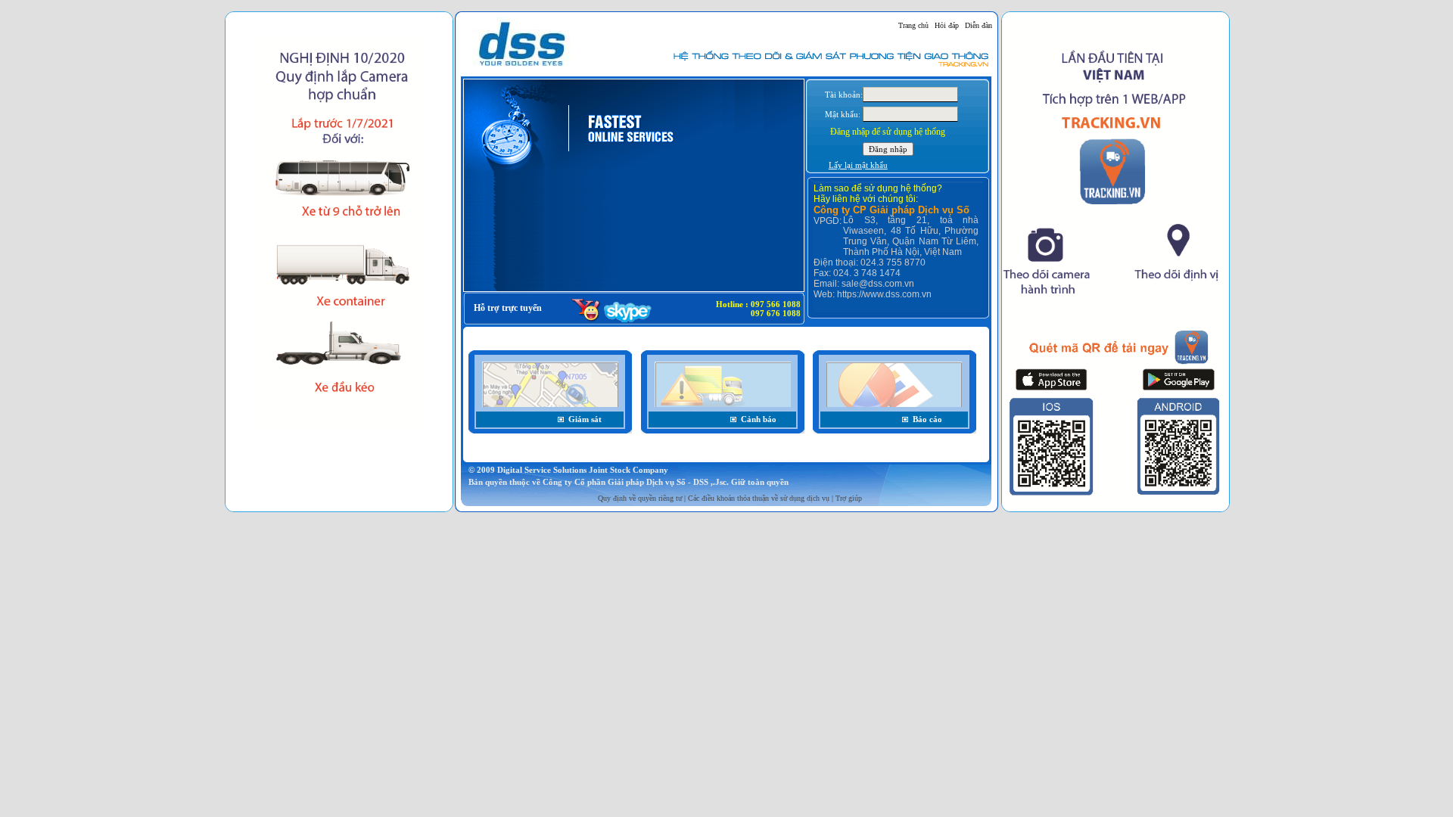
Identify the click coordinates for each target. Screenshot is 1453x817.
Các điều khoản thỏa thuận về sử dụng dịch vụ (758, 498)
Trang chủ (913, 25)
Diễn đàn (978, 25)
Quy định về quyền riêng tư (640, 498)
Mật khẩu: (842, 114)
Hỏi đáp (947, 25)
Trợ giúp (848, 498)
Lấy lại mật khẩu (858, 164)
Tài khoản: (844, 94)
